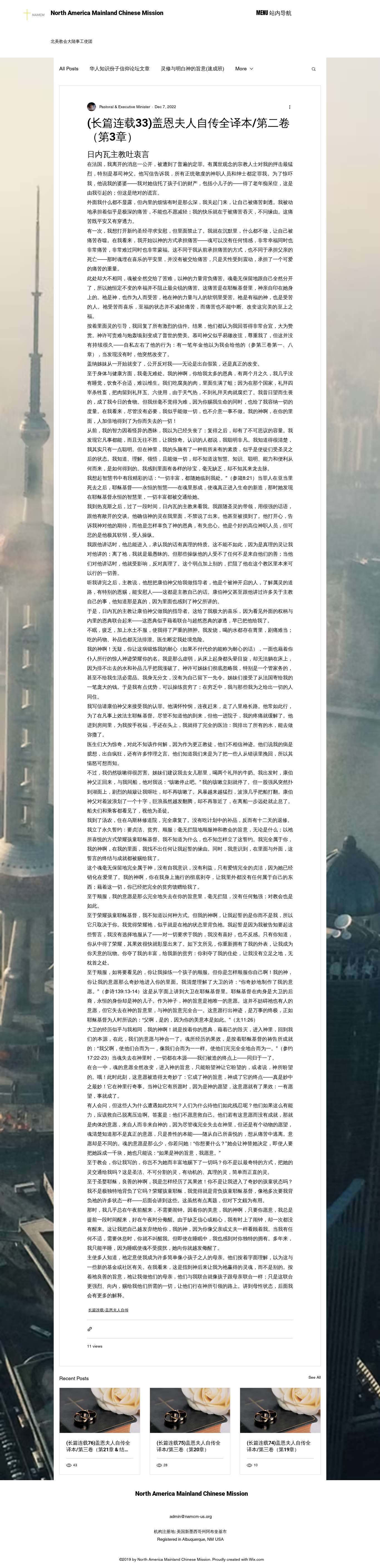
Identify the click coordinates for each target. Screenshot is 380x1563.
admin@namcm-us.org (191, 1516)
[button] (313, 68)
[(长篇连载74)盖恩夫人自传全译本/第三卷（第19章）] (280, 1410)
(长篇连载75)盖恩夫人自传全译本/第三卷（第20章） (189, 1446)
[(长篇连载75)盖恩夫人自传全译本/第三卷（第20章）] (190, 1410)
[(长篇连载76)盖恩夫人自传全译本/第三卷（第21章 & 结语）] (100, 1410)
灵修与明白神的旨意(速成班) (192, 68)
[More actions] (289, 106)
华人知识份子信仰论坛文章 (120, 68)
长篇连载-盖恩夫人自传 (108, 1310)
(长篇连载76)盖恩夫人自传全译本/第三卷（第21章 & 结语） (98, 1446)
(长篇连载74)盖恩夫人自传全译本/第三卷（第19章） (279, 1446)
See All (315, 1377)
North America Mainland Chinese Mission (107, 12)
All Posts (68, 68)
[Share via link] (89, 1329)
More (241, 68)
